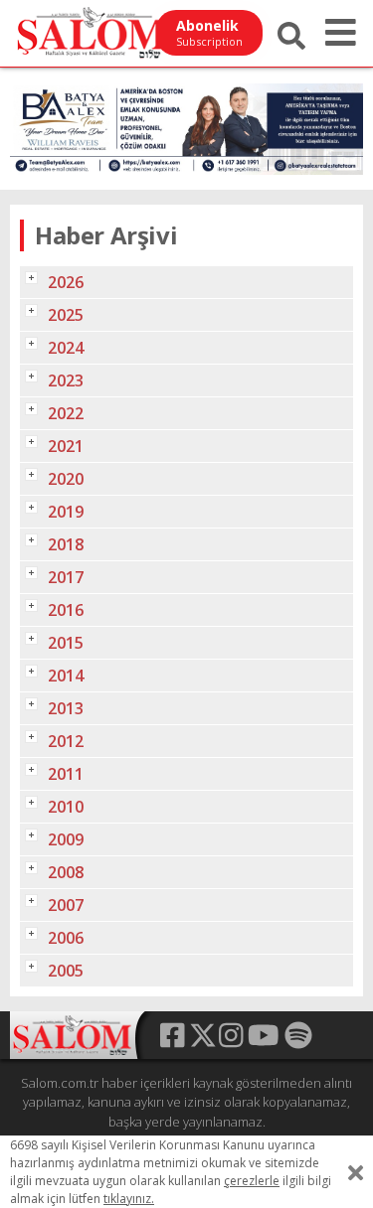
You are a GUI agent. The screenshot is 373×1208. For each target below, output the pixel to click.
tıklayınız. (128, 1198)
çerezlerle (252, 1180)
